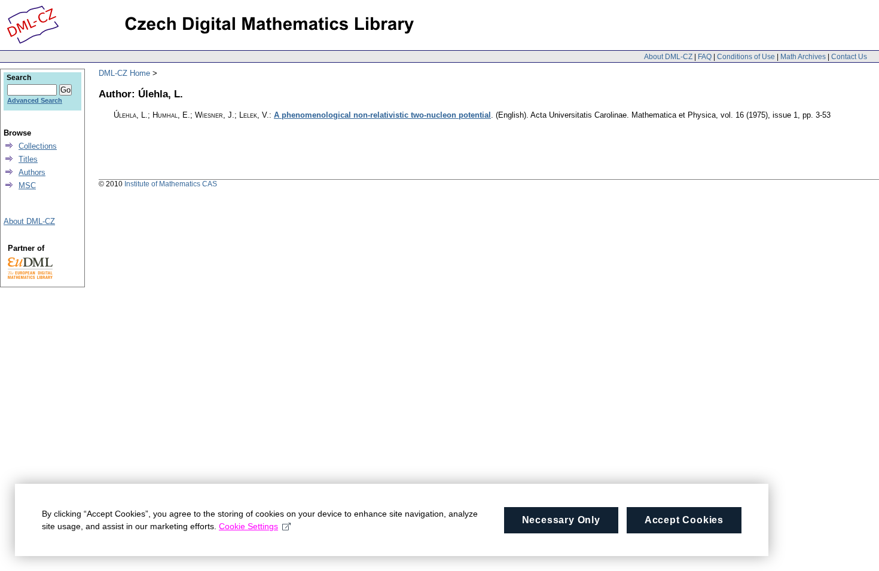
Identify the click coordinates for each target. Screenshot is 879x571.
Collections (38, 146)
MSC (27, 185)
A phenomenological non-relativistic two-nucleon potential (382, 114)
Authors (32, 172)
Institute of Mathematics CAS (170, 184)
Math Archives (803, 57)
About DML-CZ (668, 57)
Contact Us (849, 57)
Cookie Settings (248, 526)
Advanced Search (34, 100)
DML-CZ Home (124, 73)
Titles (28, 159)
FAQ (705, 57)
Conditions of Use (746, 57)
